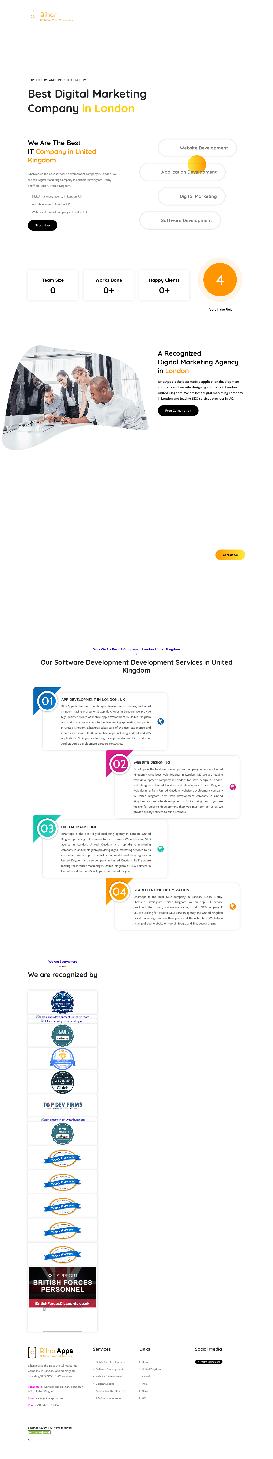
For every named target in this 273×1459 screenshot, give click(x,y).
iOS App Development (109, 1398)
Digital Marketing (105, 1383)
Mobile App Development (110, 1362)
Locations (193, 15)
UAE (144, 1398)
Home (156, 15)
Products (215, 15)
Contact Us (237, 15)
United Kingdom (151, 1369)
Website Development (109, 1376)
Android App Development (111, 1391)
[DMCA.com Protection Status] (39, 1432)
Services (172, 15)
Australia (147, 1376)
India (144, 1383)
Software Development (109, 1369)
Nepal (145, 1391)
